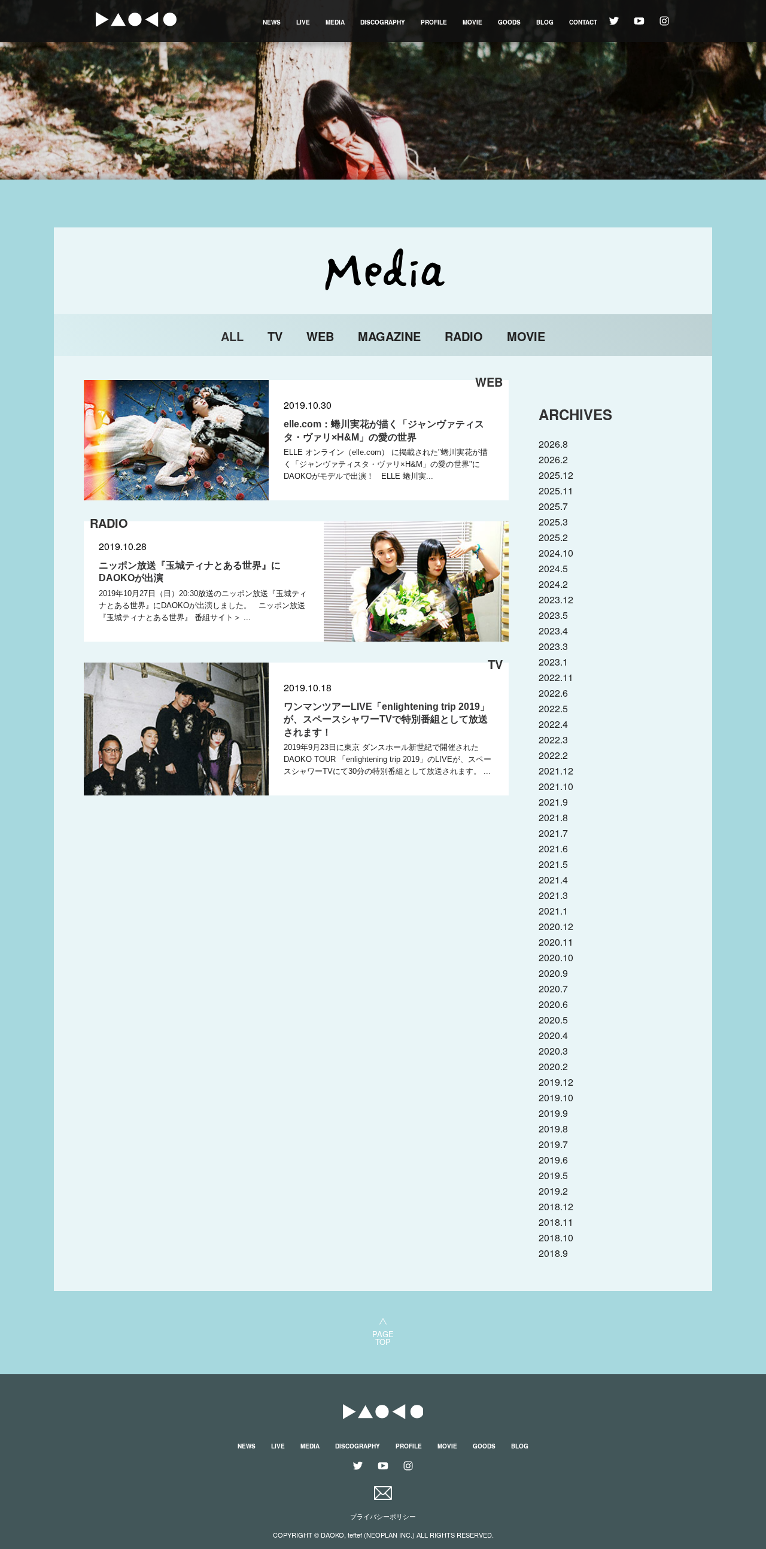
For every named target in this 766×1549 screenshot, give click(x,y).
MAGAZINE (389, 336)
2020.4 (553, 1035)
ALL (232, 336)
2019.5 (553, 1175)
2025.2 (553, 537)
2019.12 (556, 1082)
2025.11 (556, 490)
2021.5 (553, 864)
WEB (320, 336)
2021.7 (553, 833)
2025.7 (553, 506)
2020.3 (553, 1051)
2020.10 (556, 957)
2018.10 (556, 1237)
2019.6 (553, 1160)
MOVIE (472, 22)
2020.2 (553, 1066)
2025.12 (556, 475)
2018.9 (553, 1253)
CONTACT (583, 22)
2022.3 (553, 739)
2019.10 (556, 1097)
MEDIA (335, 22)
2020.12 (556, 926)
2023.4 (553, 630)
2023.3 (553, 646)
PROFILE (434, 22)
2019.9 (553, 1113)
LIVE (303, 22)
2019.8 (553, 1128)
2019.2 (553, 1191)
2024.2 (553, 584)
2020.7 (553, 988)
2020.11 (556, 942)
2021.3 (553, 895)
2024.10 (556, 553)
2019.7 (553, 1144)
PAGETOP (383, 1336)
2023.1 (553, 662)
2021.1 (553, 911)
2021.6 (553, 848)
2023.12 (556, 599)
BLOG (545, 22)
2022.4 (553, 724)
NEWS (272, 22)
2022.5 (553, 708)
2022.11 (556, 677)
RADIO (464, 336)
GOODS (509, 22)
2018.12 (556, 1206)
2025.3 (553, 522)
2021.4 (553, 879)
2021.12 (556, 770)
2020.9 (553, 973)
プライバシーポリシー (383, 1516)
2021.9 (553, 802)
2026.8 (553, 444)
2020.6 (553, 1004)
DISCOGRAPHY (382, 22)
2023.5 (553, 615)
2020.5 (553, 1019)
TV (275, 336)
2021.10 (556, 786)
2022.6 (553, 693)
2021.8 (553, 817)
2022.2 (553, 755)
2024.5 (553, 568)
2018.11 (556, 1222)
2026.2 (553, 459)
